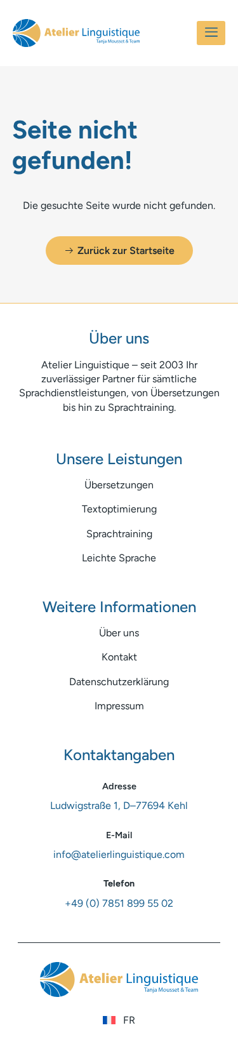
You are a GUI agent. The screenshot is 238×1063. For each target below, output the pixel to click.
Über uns (119, 633)
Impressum (119, 706)
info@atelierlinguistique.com (119, 854)
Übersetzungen (119, 485)
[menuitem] (119, 1020)
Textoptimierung (119, 509)
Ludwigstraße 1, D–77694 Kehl (119, 805)
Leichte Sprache (119, 558)
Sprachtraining (119, 534)
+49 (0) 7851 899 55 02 (119, 903)
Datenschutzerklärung (119, 682)
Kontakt (119, 657)
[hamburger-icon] (211, 33)
